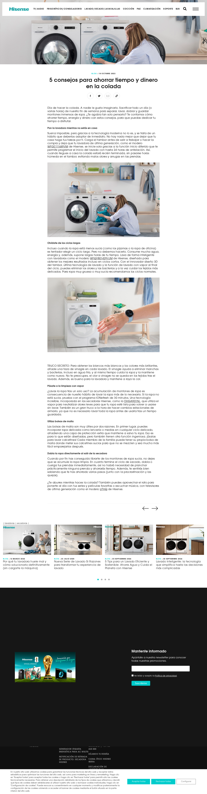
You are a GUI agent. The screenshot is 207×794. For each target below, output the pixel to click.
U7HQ (103, 489)
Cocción (128, 9)
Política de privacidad (166, 676)
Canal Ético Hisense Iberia (99, 760)
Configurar (186, 781)
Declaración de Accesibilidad (97, 768)
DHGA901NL (132, 401)
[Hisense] (19, 9)
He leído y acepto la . (155, 676)
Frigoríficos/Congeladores (64, 9)
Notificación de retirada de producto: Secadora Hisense (73, 759)
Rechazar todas (163, 781)
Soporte (168, 9)
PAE (139, 9)
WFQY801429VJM (101, 258)
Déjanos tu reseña (98, 754)
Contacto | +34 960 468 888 (99, 747)
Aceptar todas (138, 781)
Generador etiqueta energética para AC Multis (73, 750)
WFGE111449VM (57, 146)
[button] (98, 579)
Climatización (151, 9)
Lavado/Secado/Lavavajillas (102, 9)
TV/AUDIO (38, 9)
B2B (178, 9)
